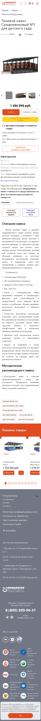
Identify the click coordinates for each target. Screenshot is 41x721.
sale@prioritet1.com (25, 618)
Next (39, 95)
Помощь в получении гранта (30, 213)
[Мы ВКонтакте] (5, 639)
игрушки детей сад (10, 401)
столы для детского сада (12, 410)
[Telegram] (30, 3)
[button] (6, 483)
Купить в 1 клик (30, 112)
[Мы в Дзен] (12, 639)
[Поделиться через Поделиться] (20, 35)
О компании (8, 499)
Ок (20, 716)
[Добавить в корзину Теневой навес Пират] (21, 473)
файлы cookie (6, 706)
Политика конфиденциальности (20, 511)
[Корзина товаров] (24, 3)
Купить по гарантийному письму (20, 119)
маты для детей (26, 415)
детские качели (9, 419)
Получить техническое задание (11, 213)
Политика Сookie (12, 524)
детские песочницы (26, 419)
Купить (11, 112)
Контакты (7, 506)
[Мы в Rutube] (19, 639)
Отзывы (6, 502)
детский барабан (9, 415)
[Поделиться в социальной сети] (20, 34)
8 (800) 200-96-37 (21, 3)
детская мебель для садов (13, 406)
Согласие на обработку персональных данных (15, 518)
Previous (1, 95)
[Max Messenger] (33, 3)
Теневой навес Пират (9, 463)
